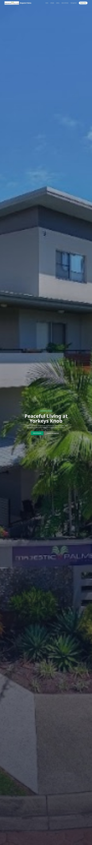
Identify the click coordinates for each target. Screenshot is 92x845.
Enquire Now (83, 3)
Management (74, 3)
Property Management (53, 433)
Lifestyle (52, 3)
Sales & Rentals (64, 3)
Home (47, 3)
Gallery (57, 3)
